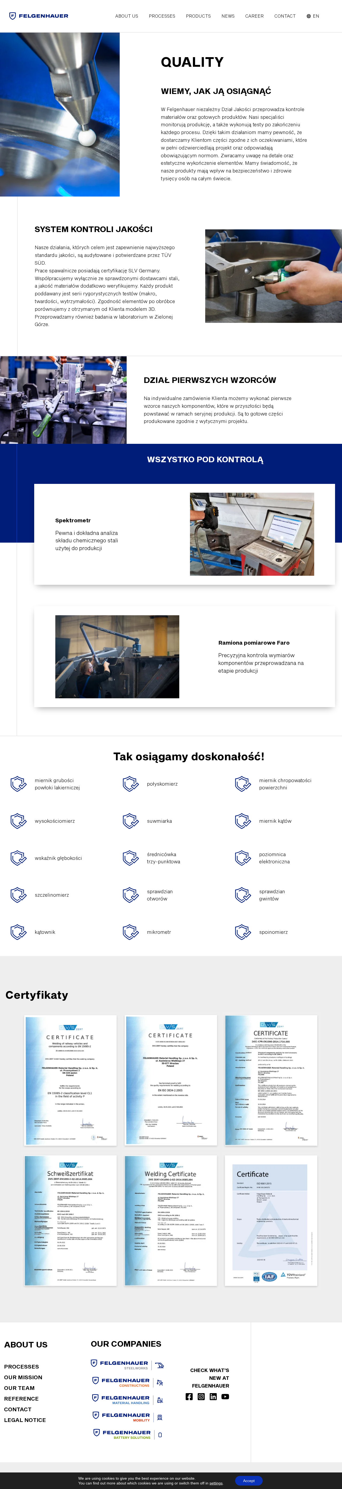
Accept (249, 1481)
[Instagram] (201, 1397)
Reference (21, 1398)
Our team (19, 1388)
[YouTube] (225, 1397)
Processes (21, 1366)
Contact (18, 1409)
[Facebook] (189, 1397)
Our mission (23, 1377)
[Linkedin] (213, 1397)
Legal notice (25, 1420)
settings (216, 1483)
